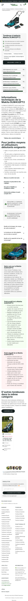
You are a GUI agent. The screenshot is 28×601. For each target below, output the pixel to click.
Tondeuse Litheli (5, 536)
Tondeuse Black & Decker (5, 512)
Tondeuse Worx (5, 561)
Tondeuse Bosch (5, 515)
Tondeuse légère (19, 540)
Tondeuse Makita (8, 53)
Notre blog (3, 572)
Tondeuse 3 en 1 (19, 526)
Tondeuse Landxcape (6, 532)
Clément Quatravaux (19, 595)
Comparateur (4, 567)
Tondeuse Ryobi (5, 555)
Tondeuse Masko (5, 542)
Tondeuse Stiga (5, 557)
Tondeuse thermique (20, 518)
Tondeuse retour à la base (20, 552)
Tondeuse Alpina (5, 509)
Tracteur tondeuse (19, 520)
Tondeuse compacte (20, 528)
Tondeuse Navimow (6, 549)
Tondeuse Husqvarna (6, 530)
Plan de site (14, 600)
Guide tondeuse (5, 570)
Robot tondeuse (19, 509)
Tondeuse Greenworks (6, 528)
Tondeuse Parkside (5, 553)
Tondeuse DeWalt (5, 517)
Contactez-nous (5, 574)
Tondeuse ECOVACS (6, 519)
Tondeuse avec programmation (19, 548)
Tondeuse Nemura (5, 551)
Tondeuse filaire (18, 514)
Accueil (3, 8)
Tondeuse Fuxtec (5, 523)
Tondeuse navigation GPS (20, 545)
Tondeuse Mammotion (6, 540)
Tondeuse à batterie (10, 8)
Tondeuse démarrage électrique (20, 537)
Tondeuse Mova (5, 546)
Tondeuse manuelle (19, 516)
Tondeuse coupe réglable (9, 56)
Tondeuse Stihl (4, 559)
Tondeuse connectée (20, 530)
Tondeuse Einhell (5, 521)
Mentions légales (5, 591)
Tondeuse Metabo (5, 544)
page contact (7, 585)
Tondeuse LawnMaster (6, 534)
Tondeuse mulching (19, 542)
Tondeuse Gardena (5, 526)
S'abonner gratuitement (14, 492)
